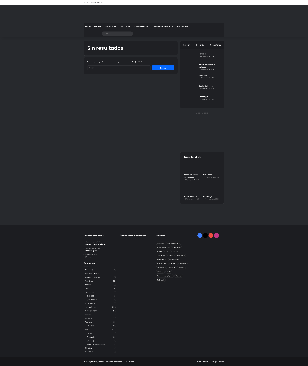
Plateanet (89, 318)
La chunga (203, 96)
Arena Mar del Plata (92, 277)
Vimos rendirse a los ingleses (191, 176)
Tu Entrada (89, 352)
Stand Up (90, 341)
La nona (202, 54)
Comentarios (215, 45)
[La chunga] (190, 99)
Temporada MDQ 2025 (163, 26)
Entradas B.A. (90, 303)
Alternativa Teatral (92, 273)
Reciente (200, 45)
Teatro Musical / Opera (96, 344)
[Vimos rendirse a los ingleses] (190, 67)
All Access (89, 270)
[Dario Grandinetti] (147, 244)
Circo (87, 288)
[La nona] (190, 57)
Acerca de (206, 362)
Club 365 (90, 296)
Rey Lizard (203, 75)
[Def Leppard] (136, 257)
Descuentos (182, 26)
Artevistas (110, 26)
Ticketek (88, 348)
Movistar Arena (91, 311)
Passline (88, 315)
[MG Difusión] (106, 14)
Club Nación (92, 300)
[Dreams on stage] (136, 251)
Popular (186, 45)
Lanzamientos (141, 26)
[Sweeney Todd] (147, 251)
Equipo (214, 362)
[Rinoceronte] (125, 251)
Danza (89, 333)
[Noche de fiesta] (190, 89)
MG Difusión (129, 362)
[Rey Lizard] (190, 78)
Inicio (88, 26)
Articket (88, 285)
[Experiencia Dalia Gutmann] (147, 257)
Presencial (91, 326)
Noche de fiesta (206, 86)
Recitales (125, 26)
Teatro (97, 26)
